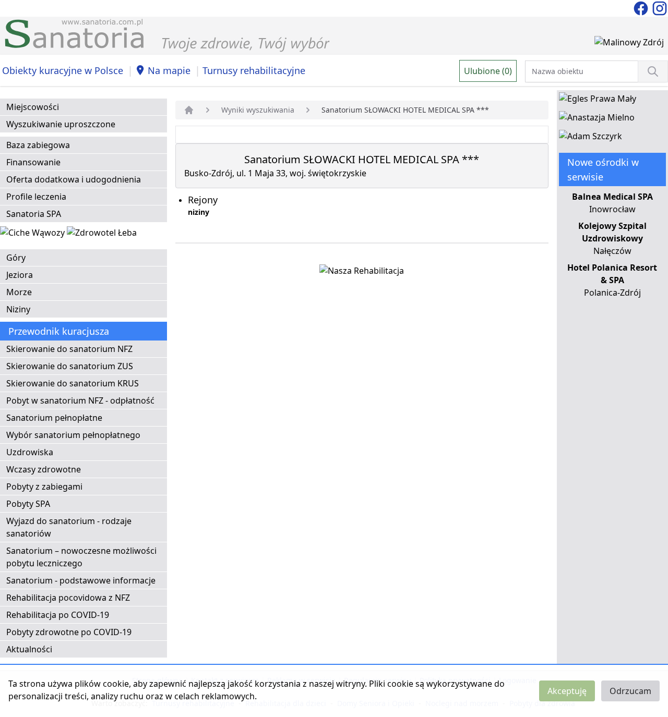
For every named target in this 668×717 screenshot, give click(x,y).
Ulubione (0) (488, 71)
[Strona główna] (189, 110)
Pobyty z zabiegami (44, 486)
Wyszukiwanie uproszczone (60, 124)
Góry (16, 257)
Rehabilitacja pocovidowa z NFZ (68, 597)
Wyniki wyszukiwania (257, 110)
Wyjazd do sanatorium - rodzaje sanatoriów (69, 527)
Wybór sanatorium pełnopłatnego (73, 435)
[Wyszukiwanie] (653, 71)
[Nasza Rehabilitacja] (361, 272)
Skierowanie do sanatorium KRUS (72, 383)
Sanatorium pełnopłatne (54, 417)
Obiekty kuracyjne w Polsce (62, 70)
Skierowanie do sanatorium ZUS (69, 366)
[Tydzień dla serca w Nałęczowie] (33, 234)
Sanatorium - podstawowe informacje (81, 580)
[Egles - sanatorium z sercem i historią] (597, 100)
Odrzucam (630, 691)
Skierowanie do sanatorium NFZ (69, 349)
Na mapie (169, 70)
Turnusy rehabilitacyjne (253, 70)
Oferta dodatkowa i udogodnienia (73, 179)
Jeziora (19, 275)
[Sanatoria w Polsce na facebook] (642, 7)
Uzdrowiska (29, 452)
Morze (19, 292)
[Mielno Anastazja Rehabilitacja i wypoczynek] (597, 119)
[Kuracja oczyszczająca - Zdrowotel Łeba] (102, 234)
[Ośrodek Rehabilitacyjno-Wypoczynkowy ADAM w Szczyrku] (590, 138)
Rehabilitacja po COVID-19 (57, 615)
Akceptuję (567, 691)
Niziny (18, 309)
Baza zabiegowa (38, 145)
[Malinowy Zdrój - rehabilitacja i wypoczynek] (629, 44)
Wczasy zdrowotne (43, 469)
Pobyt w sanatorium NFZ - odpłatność (80, 400)
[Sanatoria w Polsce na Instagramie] (659, 7)
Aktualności (29, 649)
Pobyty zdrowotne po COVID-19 (69, 632)
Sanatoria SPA (33, 214)
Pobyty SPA (28, 503)
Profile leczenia (36, 196)
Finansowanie (33, 162)
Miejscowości (32, 107)
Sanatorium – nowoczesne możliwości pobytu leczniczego (81, 557)
